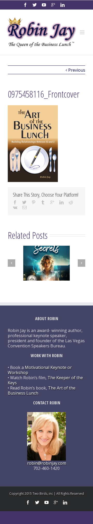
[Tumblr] (43, 202)
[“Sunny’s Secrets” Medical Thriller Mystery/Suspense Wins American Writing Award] (46, 263)
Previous (76, 70)
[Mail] (24, 207)
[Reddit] (71, 202)
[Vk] (15, 207)
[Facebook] (25, 5)
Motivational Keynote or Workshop (40, 370)
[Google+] (53, 5)
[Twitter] (35, 5)
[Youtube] (44, 5)
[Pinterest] (34, 202)
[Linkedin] (62, 5)
